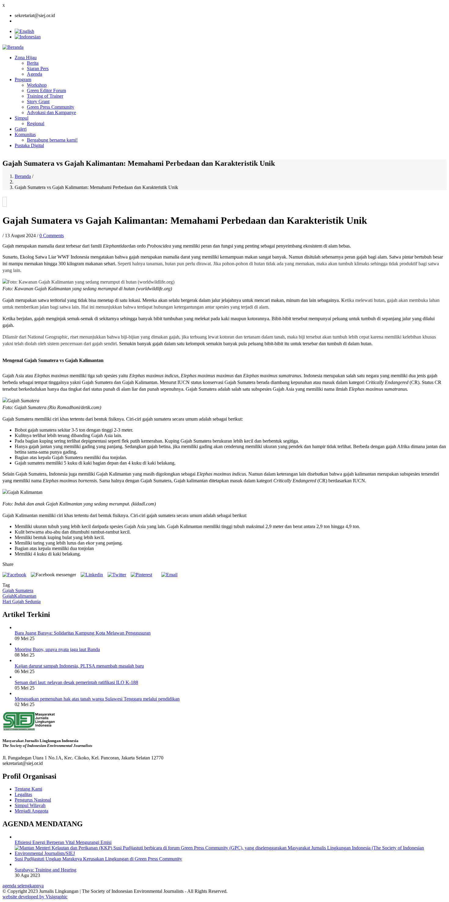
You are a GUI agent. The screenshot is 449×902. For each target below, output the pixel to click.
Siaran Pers (38, 68)
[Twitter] (117, 574)
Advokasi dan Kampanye (51, 112)
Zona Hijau (26, 57)
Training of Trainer (45, 96)
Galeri (21, 129)
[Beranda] (13, 47)
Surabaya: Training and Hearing (45, 869)
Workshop (37, 85)
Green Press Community (50, 107)
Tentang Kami (28, 789)
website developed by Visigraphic (35, 896)
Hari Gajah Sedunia (21, 601)
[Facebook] (14, 574)
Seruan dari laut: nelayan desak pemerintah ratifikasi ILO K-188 (76, 682)
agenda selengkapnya (23, 885)
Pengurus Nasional (33, 799)
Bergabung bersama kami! (52, 140)
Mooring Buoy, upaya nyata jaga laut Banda (57, 649)
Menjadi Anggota (31, 810)
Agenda (34, 74)
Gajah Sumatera (17, 590)
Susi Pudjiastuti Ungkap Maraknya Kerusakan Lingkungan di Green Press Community (98, 858)
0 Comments (51, 235)
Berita (32, 63)
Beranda (23, 176)
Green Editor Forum (46, 90)
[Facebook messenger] (53, 574)
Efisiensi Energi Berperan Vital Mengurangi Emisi (63, 842)
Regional (35, 123)
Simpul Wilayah (30, 805)
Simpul (21, 118)
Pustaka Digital (29, 145)
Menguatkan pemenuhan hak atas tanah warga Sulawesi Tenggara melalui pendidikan (97, 698)
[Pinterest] (141, 574)
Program (23, 79)
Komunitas (25, 134)
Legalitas (23, 794)
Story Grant (38, 101)
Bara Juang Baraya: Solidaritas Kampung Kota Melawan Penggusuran (83, 633)
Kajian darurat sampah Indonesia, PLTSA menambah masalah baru (79, 665)
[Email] (169, 574)
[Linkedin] (92, 574)
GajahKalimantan (19, 596)
